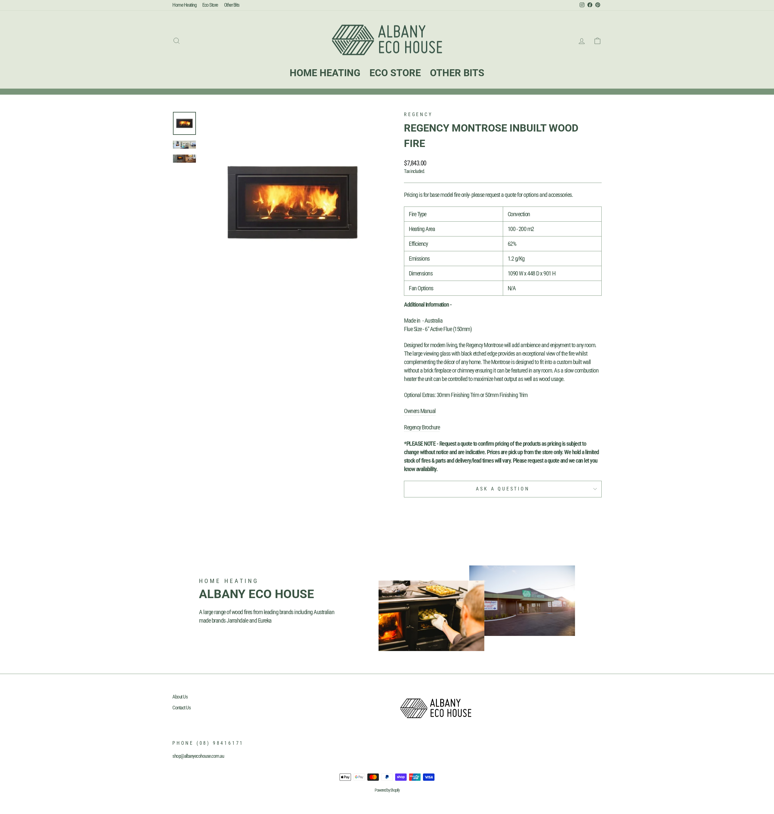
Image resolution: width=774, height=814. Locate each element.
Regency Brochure (422, 427)
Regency (418, 114)
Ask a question (502, 489)
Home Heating (184, 5)
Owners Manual (420, 411)
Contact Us (181, 708)
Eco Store (210, 5)
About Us (179, 697)
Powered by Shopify (387, 790)
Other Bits (231, 5)
